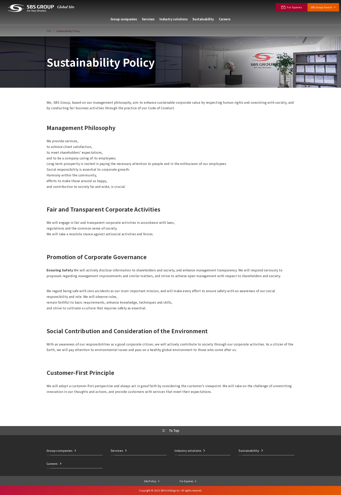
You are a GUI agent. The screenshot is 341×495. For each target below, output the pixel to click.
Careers (225, 19)
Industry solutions (173, 19)
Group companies (124, 19)
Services (148, 19)
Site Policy (150, 481)
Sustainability (203, 19)
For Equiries (186, 481)
